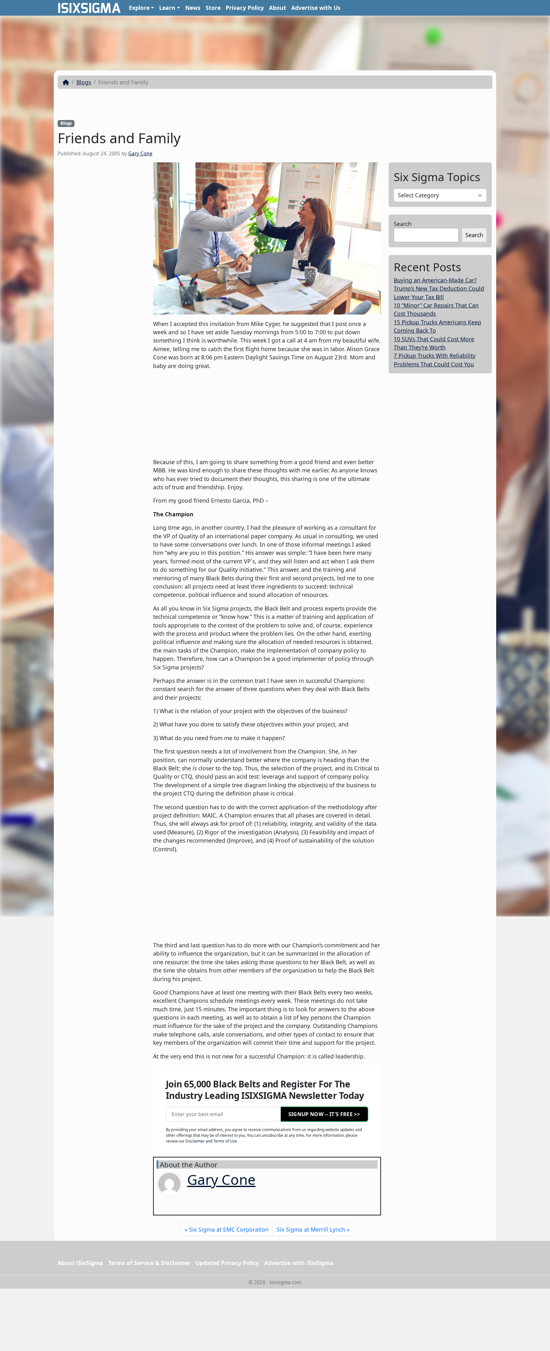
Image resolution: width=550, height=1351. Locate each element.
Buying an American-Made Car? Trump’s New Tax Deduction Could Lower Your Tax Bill (439, 288)
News (193, 7)
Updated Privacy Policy (227, 1263)
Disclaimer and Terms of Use (211, 1141)
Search (403, 224)
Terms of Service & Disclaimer (149, 1263)
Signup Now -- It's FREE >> (324, 1114)
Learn (167, 7)
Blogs (83, 82)
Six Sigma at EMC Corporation (229, 1229)
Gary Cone (140, 153)
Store (213, 7)
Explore (139, 7)
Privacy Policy (245, 7)
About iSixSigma (80, 1263)
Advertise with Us (316, 7)
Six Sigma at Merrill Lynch (311, 1229)
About (277, 7)
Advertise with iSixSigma (298, 1263)
